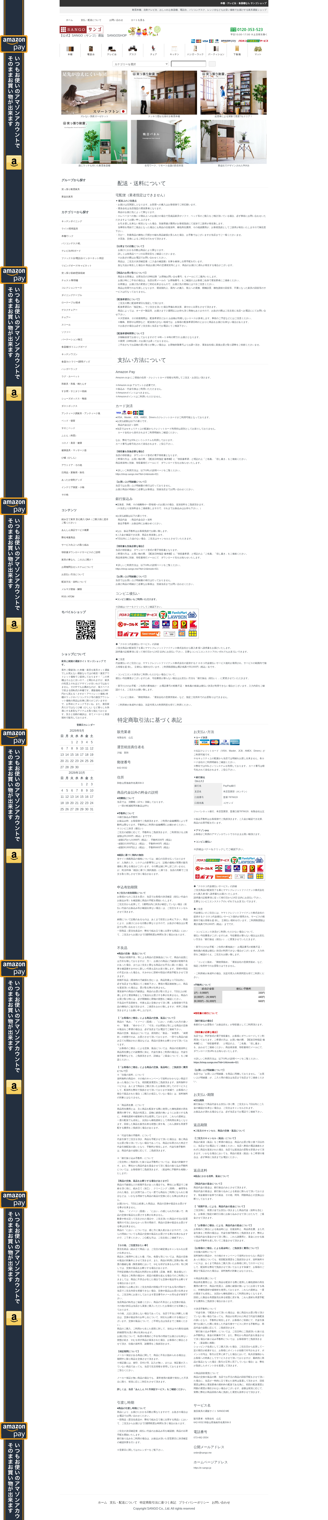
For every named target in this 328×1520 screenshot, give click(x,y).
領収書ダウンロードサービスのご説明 (81, 552)
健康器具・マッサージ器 (74, 450)
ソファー (66, 332)
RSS (64, 596)
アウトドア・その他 (72, 465)
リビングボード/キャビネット (77, 265)
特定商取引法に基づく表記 (158, 1502)
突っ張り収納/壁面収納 (73, 273)
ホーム (69, 20)
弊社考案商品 (68, 537)
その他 (65, 494)
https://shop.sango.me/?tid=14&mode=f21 (137, 474)
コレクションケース (72, 287)
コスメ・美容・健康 (72, 443)
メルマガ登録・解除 (72, 589)
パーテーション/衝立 (72, 339)
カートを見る (138, 20)
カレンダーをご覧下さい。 (151, 1450)
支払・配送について (91, 20)
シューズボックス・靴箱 (74, 398)
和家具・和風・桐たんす (74, 384)
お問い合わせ (116, 20)
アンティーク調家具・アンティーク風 (81, 413)
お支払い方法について (73, 574)
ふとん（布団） (69, 435)
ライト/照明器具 (70, 228)
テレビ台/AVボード (71, 251)
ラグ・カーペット (71, 376)
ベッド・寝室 (68, 420)
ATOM (71, 596)
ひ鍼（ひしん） (69, 457)
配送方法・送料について (74, 581)
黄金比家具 (67, 196)
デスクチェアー (69, 310)
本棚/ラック (67, 236)
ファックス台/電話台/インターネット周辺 (83, 258)
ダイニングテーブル (72, 295)
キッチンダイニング (72, 221)
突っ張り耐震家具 (71, 189)
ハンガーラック (69, 369)
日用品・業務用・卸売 (73, 472)
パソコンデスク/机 (71, 243)
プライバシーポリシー (194, 1502)
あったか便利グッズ (72, 480)
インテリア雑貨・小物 (73, 487)
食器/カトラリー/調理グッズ (76, 361)
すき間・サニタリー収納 (74, 391)
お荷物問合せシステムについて (77, 567)
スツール (66, 324)
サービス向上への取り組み (75, 545)
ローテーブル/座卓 (71, 302)
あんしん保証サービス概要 (75, 530)
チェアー (66, 317)
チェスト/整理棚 (70, 280)
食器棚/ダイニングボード (74, 347)
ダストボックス (69, 406)
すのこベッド (68, 428)
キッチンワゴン (69, 354)
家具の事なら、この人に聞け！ (77, 559)
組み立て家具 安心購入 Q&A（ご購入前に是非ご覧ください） (85, 521)
